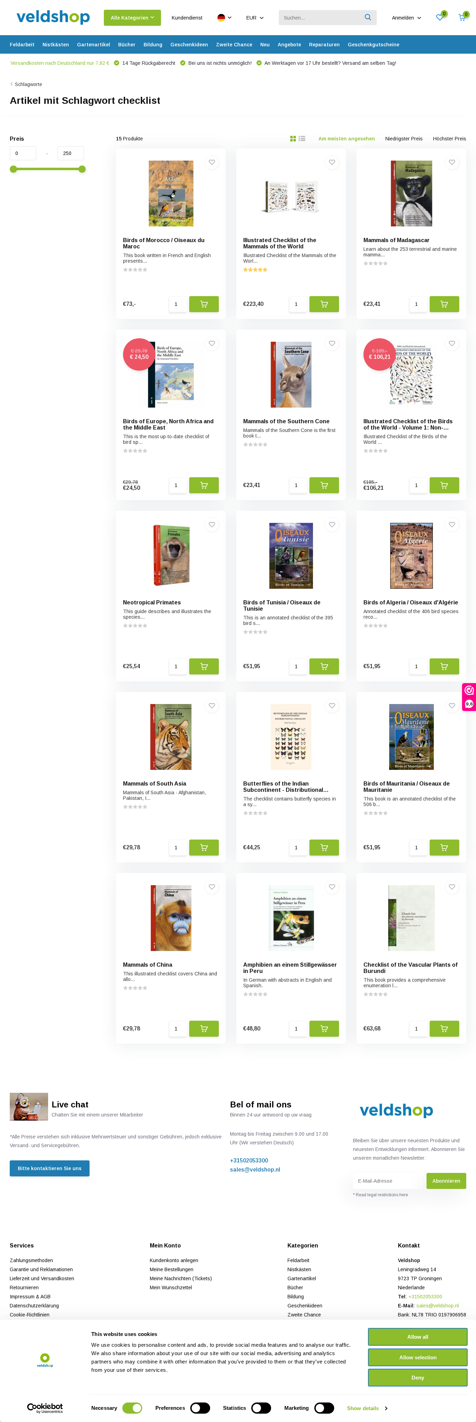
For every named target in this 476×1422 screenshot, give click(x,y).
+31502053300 (249, 1161)
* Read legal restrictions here (380, 1194)
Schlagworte (28, 84)
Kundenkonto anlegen (174, 1260)
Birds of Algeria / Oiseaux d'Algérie (410, 602)
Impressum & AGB (30, 1296)
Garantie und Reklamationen (41, 1269)
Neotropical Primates (152, 602)
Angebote (289, 44)
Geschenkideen (189, 44)
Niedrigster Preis (404, 138)
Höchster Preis (449, 138)
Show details (363, 1408)
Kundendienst (187, 18)
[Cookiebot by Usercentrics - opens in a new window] (45, 1408)
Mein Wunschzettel (171, 1287)
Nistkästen (56, 44)
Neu (265, 44)
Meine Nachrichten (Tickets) (181, 1278)
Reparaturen (324, 44)
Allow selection (418, 1357)
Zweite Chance (234, 44)
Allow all (417, 1337)
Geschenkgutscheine (373, 44)
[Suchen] (368, 17)
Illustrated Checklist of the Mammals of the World (279, 243)
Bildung (153, 44)
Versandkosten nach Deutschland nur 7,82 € (59, 63)
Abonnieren (446, 1181)
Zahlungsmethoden (31, 1260)
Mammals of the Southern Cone (286, 421)
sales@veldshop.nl (255, 1170)
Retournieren (24, 1287)
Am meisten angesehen (346, 138)
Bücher (127, 44)
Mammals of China (147, 965)
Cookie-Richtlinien (29, 1314)
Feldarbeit (22, 44)
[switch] (200, 1408)
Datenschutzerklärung (34, 1305)
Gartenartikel (93, 44)
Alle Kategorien (129, 18)
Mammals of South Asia (154, 784)
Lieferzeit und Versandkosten (42, 1278)
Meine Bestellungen (171, 1269)
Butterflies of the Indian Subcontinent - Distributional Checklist (283, 790)
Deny (418, 1378)
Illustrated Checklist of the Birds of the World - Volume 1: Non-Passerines (408, 427)
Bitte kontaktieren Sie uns (50, 1168)
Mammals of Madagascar (396, 240)
